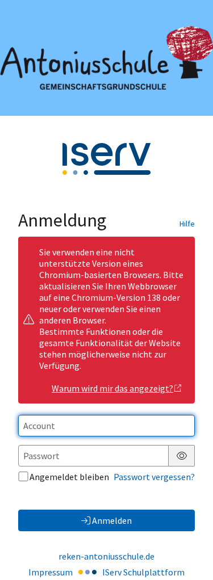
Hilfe (187, 223)
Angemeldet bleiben (69, 476)
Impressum (50, 572)
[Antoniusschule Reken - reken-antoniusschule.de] (106, 58)
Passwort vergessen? (154, 476)
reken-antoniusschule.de (106, 556)
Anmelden (112, 520)
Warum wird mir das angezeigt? (112, 388)
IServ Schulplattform (143, 572)
